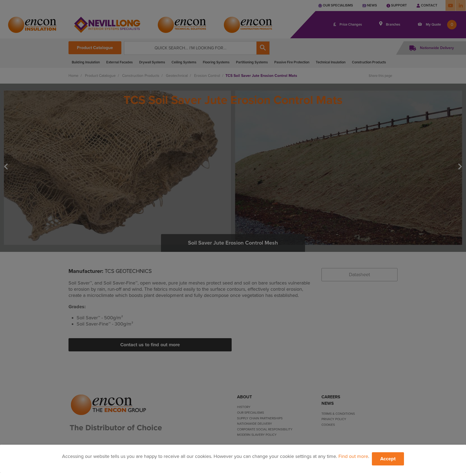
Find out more (353, 456)
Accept (388, 459)
